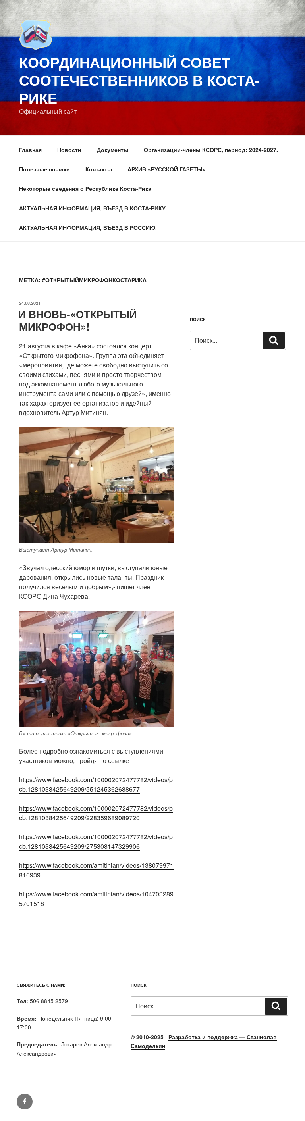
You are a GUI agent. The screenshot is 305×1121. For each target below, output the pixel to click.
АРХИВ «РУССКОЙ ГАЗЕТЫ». (167, 169)
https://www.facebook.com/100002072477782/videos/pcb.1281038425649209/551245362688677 (96, 784)
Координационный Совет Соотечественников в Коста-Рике (139, 80)
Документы (112, 150)
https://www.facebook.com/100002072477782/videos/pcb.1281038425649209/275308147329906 (96, 841)
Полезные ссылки (44, 169)
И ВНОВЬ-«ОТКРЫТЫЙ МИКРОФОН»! (77, 320)
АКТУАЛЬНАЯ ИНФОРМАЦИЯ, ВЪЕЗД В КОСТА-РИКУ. (93, 208)
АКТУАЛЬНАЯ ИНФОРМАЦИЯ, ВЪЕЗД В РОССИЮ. (88, 227)
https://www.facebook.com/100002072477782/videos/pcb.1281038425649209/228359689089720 (96, 813)
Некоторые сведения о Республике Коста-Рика (85, 188)
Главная (30, 150)
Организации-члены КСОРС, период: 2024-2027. (211, 150)
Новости (69, 150)
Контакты (98, 169)
